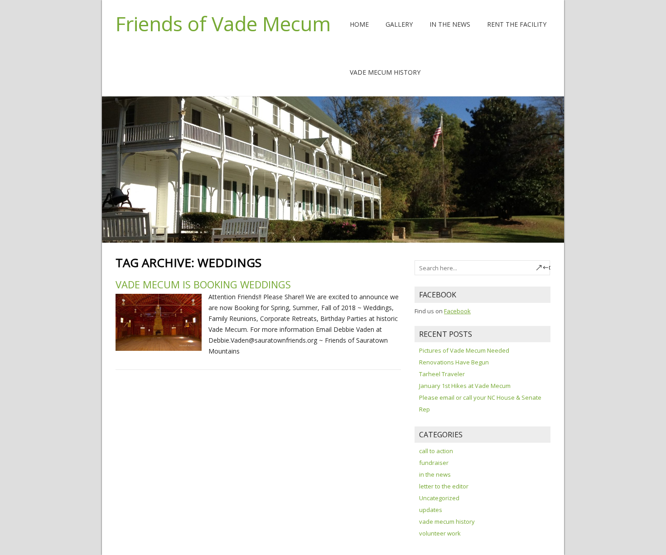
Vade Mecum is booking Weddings (203, 284)
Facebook (457, 311)
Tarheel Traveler (442, 374)
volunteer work (440, 533)
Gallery (399, 24)
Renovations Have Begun (454, 362)
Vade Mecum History (385, 72)
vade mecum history (447, 521)
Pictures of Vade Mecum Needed (464, 350)
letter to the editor (443, 486)
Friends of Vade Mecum (223, 23)
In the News (450, 24)
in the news (435, 474)
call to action (436, 451)
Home (359, 24)
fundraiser (434, 463)
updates (430, 510)
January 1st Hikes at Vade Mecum (465, 386)
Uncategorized (439, 498)
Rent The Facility (516, 24)
